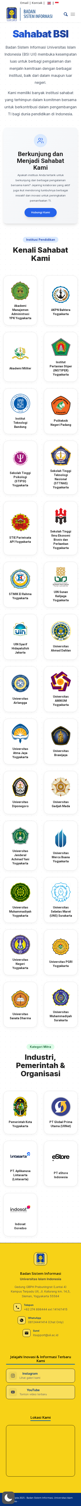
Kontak (37, 3)
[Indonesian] (57, 3)
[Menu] (73, 14)
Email (24, 3)
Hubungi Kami (40, 212)
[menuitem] (64, 14)
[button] (8, 1498)
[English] (49, 3)
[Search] (64, 14)
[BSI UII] (33, 14)
